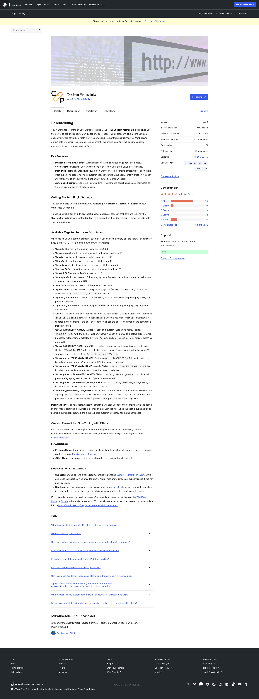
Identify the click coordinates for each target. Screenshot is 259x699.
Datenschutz (16, 672)
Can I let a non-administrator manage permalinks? (75, 567)
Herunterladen (199, 97)
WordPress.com (211, 659)
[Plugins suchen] (39, 30)
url (206, 169)
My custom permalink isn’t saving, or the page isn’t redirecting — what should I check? (94, 603)
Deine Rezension (169, 224)
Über (13, 659)
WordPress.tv (114, 672)
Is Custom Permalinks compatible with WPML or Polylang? (80, 559)
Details (57, 111)
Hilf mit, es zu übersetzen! (154, 21)
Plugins (62, 668)
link (195, 163)
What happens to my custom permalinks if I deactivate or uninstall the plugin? (89, 594)
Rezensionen (73, 111)
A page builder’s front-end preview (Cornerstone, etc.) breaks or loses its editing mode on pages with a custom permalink (81, 585)
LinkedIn (129, 458)
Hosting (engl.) (17, 668)
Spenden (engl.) (163, 668)
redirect (199, 169)
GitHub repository (60, 437)
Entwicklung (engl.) (115, 668)
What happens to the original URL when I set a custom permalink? (84, 525)
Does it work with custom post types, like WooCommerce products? (85, 550)
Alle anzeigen (201, 224)
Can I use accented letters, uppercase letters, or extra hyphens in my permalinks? (91, 576)
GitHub (116, 487)
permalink (203, 163)
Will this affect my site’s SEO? (66, 533)
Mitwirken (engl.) (162, 659)
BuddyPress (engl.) (212, 672)
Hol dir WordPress (245, 5)
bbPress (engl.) (211, 668)
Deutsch (40, 684)
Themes (62, 663)
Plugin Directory (18, 13)
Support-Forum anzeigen (173, 258)
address (188, 163)
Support (204, 111)
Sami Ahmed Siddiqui (81, 99)
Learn (109, 659)
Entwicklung (109, 111)
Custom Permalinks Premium (131, 475)
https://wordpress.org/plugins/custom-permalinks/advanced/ (88, 505)
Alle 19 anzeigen (201, 157)
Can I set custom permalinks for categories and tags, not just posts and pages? (90, 542)
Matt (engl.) (209, 663)
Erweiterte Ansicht (170, 176)
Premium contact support (84, 454)
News (13, 663)
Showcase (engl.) (67, 659)
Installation (91, 111)
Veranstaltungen (162, 663)
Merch (159, 672)
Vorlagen (63, 672)
